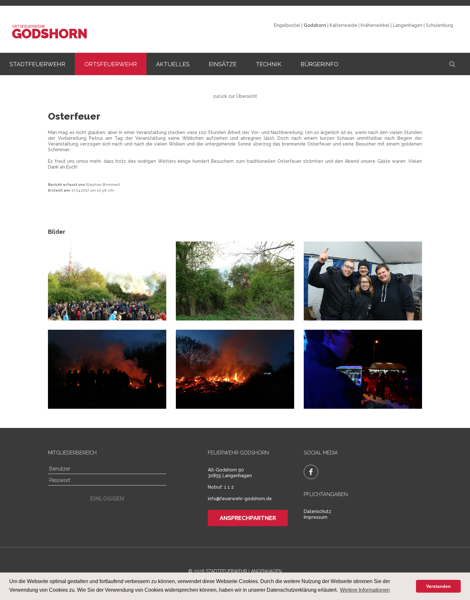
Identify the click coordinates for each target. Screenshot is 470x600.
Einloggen (107, 498)
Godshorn (49, 34)
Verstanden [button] (438, 586)
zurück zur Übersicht (235, 96)
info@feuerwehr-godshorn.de (240, 498)
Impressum (315, 517)
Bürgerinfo (319, 64)
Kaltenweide (343, 25)
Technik (268, 64)
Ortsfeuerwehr (110, 64)
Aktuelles (173, 64)
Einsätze (223, 64)
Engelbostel (287, 25)
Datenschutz (317, 511)
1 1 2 (229, 487)
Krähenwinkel (375, 25)
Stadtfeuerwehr (37, 64)
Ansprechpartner (248, 518)
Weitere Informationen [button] (365, 590)
